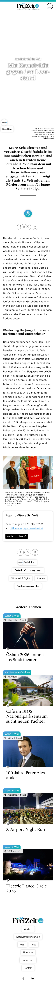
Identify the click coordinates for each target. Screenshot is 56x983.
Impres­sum (28, 960)
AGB (22, 944)
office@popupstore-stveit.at (26, 528)
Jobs (34, 944)
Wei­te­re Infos (15, 536)
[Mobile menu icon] (50, 6)
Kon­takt (28, 967)
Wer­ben (28, 929)
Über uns (28, 952)
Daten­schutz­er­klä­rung (28, 936)
